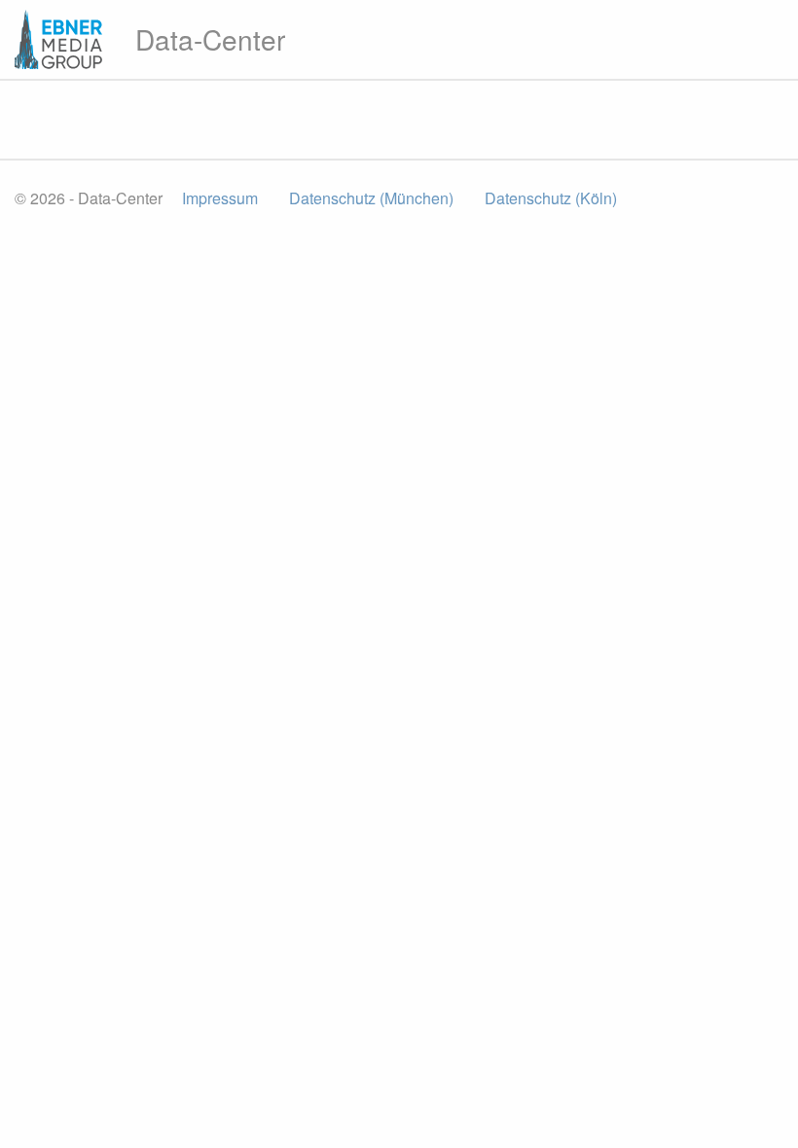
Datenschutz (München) (371, 198)
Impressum (220, 198)
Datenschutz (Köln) (551, 198)
